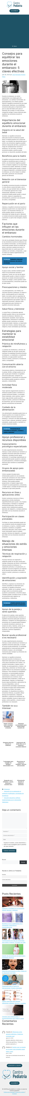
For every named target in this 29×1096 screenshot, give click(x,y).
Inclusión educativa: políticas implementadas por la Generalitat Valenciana (11, 800)
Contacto (14, 1093)
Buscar (4, 859)
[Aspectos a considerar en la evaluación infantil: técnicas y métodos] (12, 902)
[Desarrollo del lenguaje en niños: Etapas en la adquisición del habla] (12, 964)
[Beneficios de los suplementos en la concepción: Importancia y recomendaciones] (12, 917)
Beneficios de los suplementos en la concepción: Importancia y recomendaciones (12, 925)
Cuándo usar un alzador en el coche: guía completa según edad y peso (16, 1049)
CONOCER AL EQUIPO (14, 1065)
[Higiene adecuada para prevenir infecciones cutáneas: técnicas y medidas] (12, 995)
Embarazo (7, 789)
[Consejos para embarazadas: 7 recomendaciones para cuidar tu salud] (12, 1010)
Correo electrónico (6, 879)
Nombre (4, 874)
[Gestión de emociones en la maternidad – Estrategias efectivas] (12, 949)
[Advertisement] (14, 29)
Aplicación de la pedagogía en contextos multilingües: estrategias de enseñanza (13, 793)
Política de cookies (20, 1092)
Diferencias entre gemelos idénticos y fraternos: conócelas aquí (14, 1034)
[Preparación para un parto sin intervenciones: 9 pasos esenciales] (12, 980)
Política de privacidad (9, 1092)
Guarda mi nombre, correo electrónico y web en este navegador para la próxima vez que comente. (15, 844)
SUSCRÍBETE (14, 10)
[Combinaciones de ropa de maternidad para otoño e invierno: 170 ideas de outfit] (12, 934)
